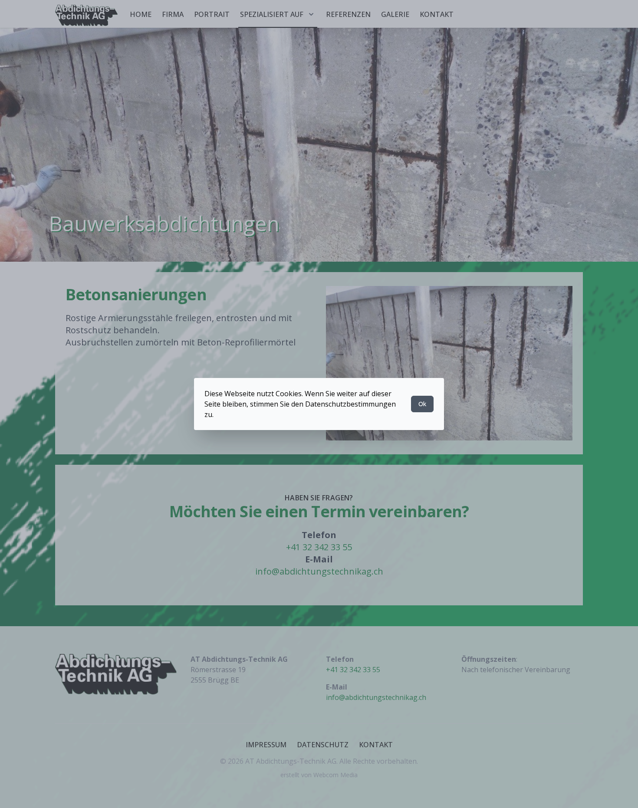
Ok (422, 404)
